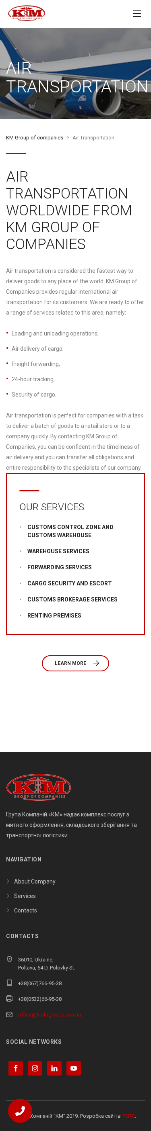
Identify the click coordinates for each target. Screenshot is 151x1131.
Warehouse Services (58, 551)
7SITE (128, 1116)
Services (25, 896)
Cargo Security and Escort (69, 583)
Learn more (70, 663)
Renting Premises (54, 615)
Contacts (25, 910)
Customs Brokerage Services (72, 599)
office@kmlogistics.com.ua (50, 1015)
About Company (35, 881)
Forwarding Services (59, 567)
